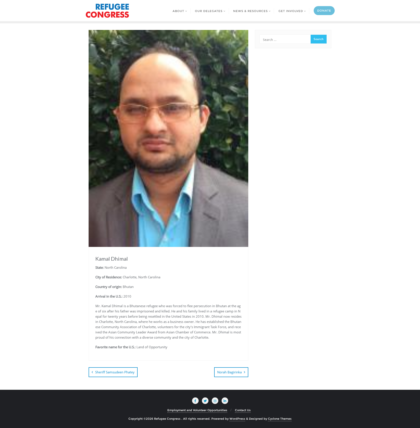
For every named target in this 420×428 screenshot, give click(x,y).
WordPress (237, 418)
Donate (324, 10)
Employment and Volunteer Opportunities (197, 410)
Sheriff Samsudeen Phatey (115, 372)
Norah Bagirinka (229, 372)
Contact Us (243, 410)
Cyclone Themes (280, 418)
